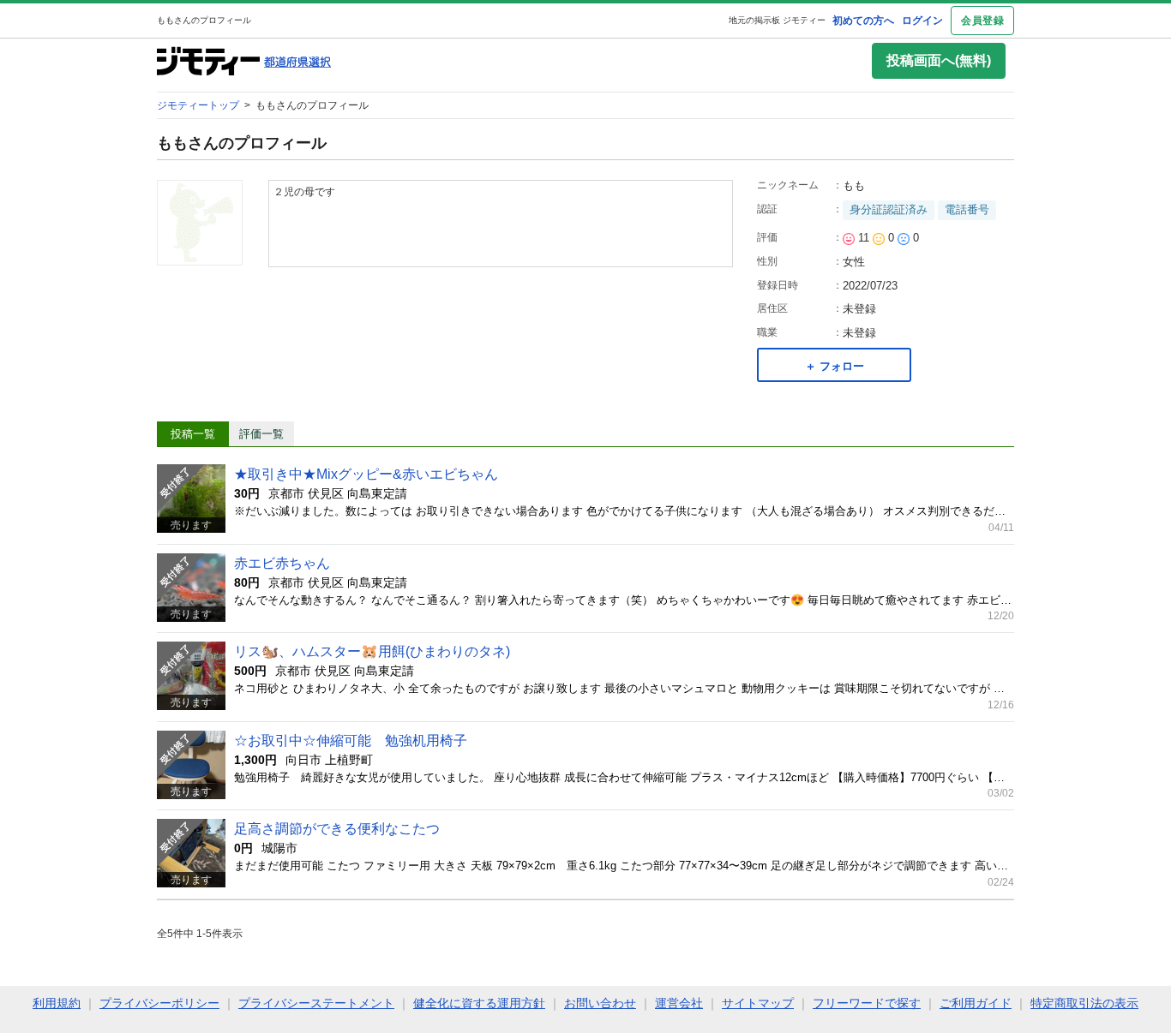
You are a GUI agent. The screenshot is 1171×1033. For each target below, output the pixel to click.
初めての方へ (863, 21)
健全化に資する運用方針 (479, 1003)
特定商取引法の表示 (1084, 1003)
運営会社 (679, 1003)
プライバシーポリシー (159, 1003)
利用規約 (57, 1003)
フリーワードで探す (867, 1003)
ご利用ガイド (976, 1003)
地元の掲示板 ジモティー (777, 20)
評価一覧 (261, 433)
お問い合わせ (600, 1003)
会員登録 (982, 21)
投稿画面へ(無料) (938, 60)
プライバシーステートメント (316, 1003)
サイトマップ (758, 1003)
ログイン (922, 21)
